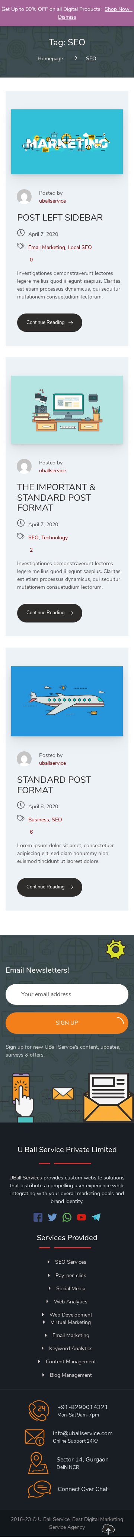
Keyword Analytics (71, 1348)
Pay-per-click (70, 1275)
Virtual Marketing (71, 1322)
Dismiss (67, 17)
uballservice (52, 201)
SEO (33, 537)
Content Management (71, 1361)
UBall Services (25, 1177)
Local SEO (80, 247)
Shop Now (119, 9)
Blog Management (71, 1375)
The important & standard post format (56, 497)
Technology (54, 537)
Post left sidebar (60, 218)
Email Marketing (46, 247)
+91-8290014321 (82, 1407)
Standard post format (54, 785)
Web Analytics (70, 1301)
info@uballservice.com (83, 1433)
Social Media (70, 1288)
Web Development (71, 1314)
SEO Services (70, 1262)
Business (38, 819)
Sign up (67, 1023)
